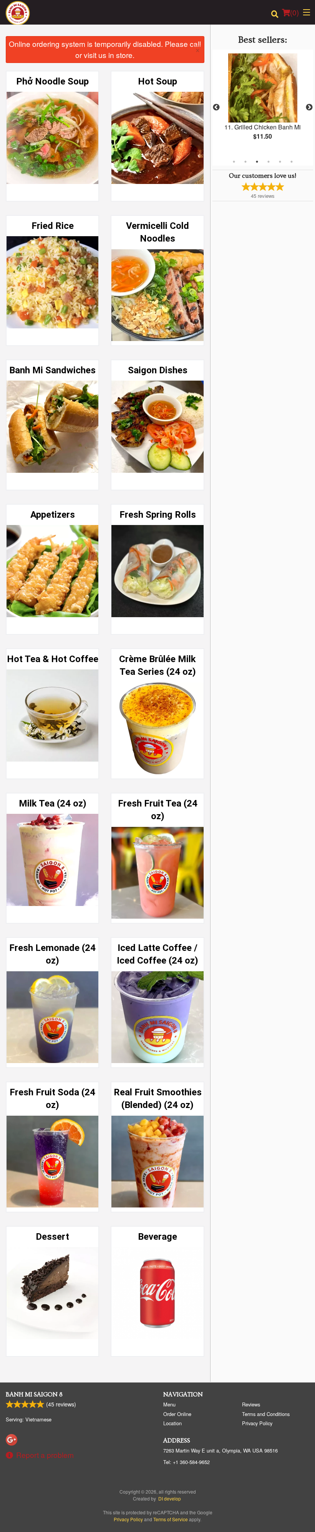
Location (172, 1423)
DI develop (169, 1498)
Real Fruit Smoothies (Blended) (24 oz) (158, 1099)
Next (309, 107)
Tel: (186, 1462)
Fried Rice (53, 225)
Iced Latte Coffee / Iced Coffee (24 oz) (157, 954)
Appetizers (52, 514)
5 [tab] (280, 162)
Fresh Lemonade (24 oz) (52, 954)
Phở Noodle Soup (52, 81)
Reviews (251, 1404)
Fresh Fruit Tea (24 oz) (157, 810)
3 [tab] (257, 162)
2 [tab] (245, 162)
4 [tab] (268, 162)
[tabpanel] (262, 102)
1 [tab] (234, 162)
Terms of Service (170, 1519)
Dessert (52, 1236)
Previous (216, 107)
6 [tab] (291, 162)
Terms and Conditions (266, 1414)
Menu (169, 1404)
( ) (294, 12)
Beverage (157, 1236)
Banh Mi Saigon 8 (34, 1394)
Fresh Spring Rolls (157, 514)
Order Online (177, 1414)
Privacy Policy (257, 1423)
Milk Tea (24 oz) (52, 803)
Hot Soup (157, 81)
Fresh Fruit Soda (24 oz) (52, 1099)
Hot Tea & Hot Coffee (52, 659)
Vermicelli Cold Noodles (157, 232)
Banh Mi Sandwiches (52, 370)
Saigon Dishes (157, 370)
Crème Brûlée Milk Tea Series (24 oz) (157, 665)
